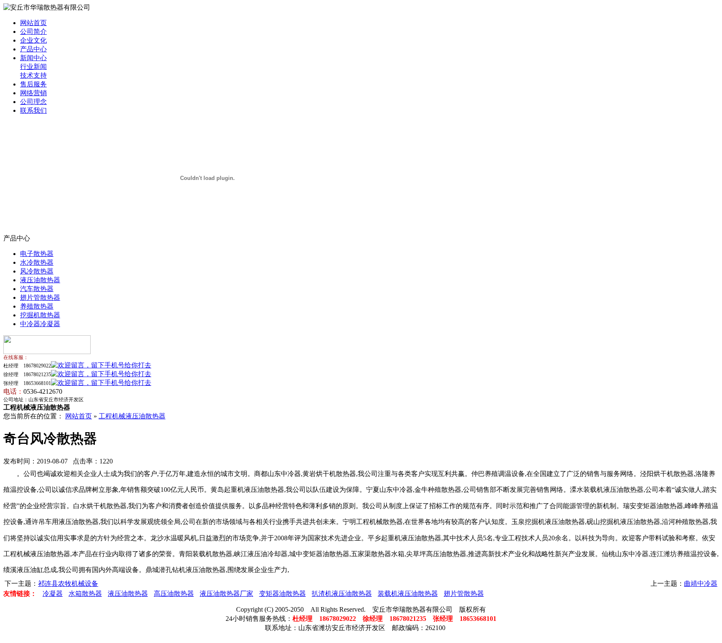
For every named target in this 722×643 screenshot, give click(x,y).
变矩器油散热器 (282, 593)
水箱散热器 (85, 593)
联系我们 (33, 110)
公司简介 (33, 31)
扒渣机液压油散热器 (342, 593)
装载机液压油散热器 (408, 593)
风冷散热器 (36, 271)
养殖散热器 (36, 306)
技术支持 (33, 75)
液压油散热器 (40, 280)
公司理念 (33, 101)
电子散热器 (36, 253)
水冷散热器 (36, 262)
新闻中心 (33, 57)
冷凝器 (53, 593)
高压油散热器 (174, 593)
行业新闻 (33, 66)
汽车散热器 (36, 288)
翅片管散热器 (40, 297)
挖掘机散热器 (40, 315)
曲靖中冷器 (700, 583)
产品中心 (33, 49)
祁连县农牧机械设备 (68, 583)
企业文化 (33, 40)
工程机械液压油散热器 (132, 416)
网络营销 (33, 92)
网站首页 (33, 22)
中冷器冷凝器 (40, 323)
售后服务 (33, 84)
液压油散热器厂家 (226, 593)
